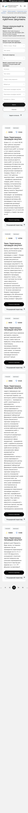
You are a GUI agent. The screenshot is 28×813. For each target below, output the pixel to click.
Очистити (14, 109)
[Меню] (24, 6)
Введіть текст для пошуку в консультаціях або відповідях (12, 41)
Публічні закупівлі (12, 11)
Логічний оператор (9, 55)
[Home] (10, 6)
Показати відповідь (14, 220)
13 (14, 587)
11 (5, 587)
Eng (5, 1)
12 (9, 587)
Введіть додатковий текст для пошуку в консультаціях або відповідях (12, 64)
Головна (4, 11)
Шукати (14, 104)
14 (18, 587)
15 (22, 587)
